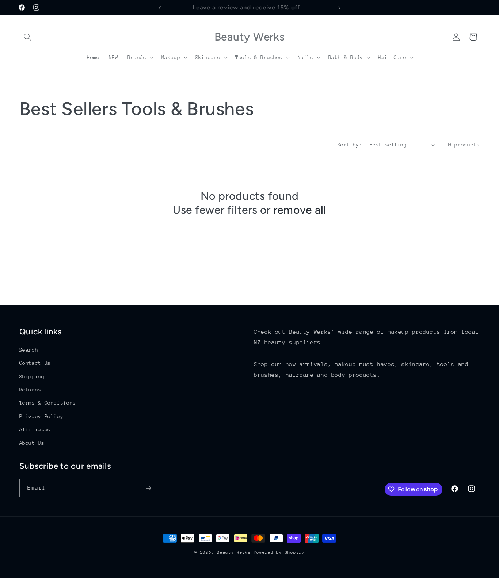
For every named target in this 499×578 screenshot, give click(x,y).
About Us (32, 443)
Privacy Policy (41, 416)
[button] (27, 36)
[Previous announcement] (160, 7)
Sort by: (350, 145)
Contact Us (35, 363)
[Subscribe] (148, 488)
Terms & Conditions (47, 403)
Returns (30, 390)
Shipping (32, 376)
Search (28, 350)
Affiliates (35, 429)
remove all (300, 210)
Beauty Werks (234, 552)
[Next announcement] (339, 7)
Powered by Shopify (279, 552)
